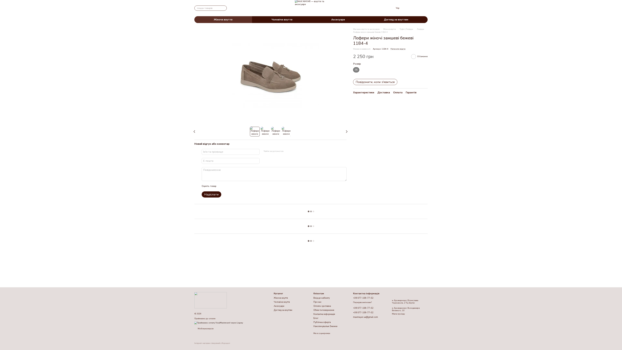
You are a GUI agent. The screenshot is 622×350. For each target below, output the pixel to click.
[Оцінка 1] (221, 186)
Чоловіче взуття (281, 19)
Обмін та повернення (323, 310)
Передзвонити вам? (362, 302)
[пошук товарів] (224, 8)
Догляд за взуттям (396, 19)
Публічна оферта (322, 322)
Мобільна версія (205, 328)
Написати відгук (398, 49)
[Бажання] (408, 8)
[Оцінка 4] (237, 186)
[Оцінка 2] (227, 186)
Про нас (317, 302)
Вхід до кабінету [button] (321, 298)
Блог (315, 318)
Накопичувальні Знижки (325, 326)
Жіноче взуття (223, 19)
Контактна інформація (324, 314)
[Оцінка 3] (232, 186)
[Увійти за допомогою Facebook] (287, 151)
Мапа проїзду (398, 314)
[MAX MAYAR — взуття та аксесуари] (210, 300)
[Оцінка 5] (242, 186)
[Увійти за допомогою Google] (292, 151)
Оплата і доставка (322, 306)
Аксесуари (338, 19)
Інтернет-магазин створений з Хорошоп (212, 343)
